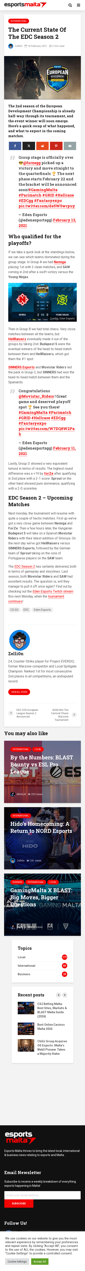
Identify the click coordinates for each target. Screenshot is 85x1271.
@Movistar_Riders (36, 396)
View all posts (19, 692)
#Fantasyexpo (48, 200)
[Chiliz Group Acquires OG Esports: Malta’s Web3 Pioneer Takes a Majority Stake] (26, 1045)
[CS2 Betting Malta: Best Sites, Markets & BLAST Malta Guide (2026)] (26, 1007)
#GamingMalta (43, 189)
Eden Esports (42, 609)
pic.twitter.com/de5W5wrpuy (47, 205)
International (19, 21)
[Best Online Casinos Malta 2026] (26, 1028)
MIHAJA (21, 794)
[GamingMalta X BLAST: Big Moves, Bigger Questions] (42, 904)
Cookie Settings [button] (17, 1261)
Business (17, 882)
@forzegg (32, 162)
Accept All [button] (40, 1261)
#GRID (48, 195)
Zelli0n (18, 46)
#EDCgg (26, 200)
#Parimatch (30, 195)
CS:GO (14, 609)
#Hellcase (64, 195)
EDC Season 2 (24, 566)
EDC (26, 609)
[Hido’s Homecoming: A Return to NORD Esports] (42, 838)
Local (37, 749)
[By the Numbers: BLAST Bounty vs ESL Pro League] (42, 772)
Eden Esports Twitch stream (53, 591)
